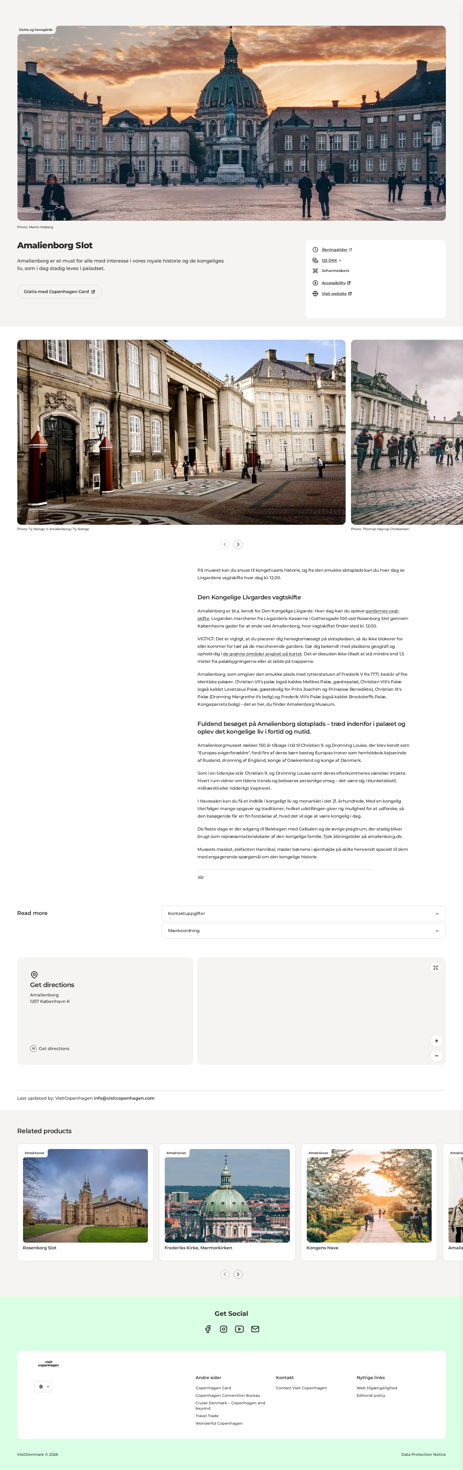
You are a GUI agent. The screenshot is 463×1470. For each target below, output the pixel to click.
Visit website (334, 293)
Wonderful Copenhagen (219, 1423)
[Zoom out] (436, 1055)
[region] (321, 1011)
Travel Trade (207, 1415)
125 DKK (329, 260)
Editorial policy (371, 1395)
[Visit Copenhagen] (48, 1364)
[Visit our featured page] (239, 1329)
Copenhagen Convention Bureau (228, 1395)
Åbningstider (335, 249)
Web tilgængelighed (377, 1388)
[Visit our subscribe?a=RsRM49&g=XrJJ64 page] (255, 1329)
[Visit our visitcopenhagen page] (207, 1329)
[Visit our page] (223, 1329)
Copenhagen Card (213, 1388)
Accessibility (334, 282)
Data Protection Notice (423, 1454)
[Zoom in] (436, 1040)
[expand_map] (436, 968)
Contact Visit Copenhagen (301, 1388)
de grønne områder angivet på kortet (262, 653)
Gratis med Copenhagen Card (56, 291)
